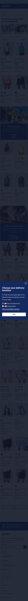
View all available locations (11, 309)
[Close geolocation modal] (26, 283)
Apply (14, 314)
